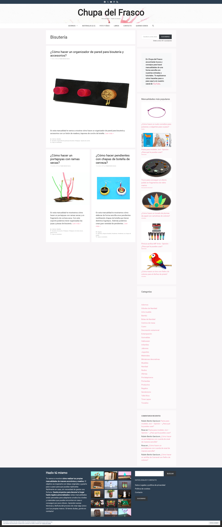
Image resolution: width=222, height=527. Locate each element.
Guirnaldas (145, 337)
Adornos (71, 26)
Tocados (144, 403)
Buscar (170, 474)
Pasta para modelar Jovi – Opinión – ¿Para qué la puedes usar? (155, 423)
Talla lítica (145, 396)
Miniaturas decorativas (150, 359)
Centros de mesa (148, 323)
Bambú (144, 316)
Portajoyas (77, 140)
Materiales (144, 154)
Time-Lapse (146, 399)
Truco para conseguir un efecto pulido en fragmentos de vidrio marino (154, 182)
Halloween (145, 341)
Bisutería (54, 140)
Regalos (100, 232)
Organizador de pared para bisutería (65, 140)
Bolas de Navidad (148, 319)
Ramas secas (53, 232)
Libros (116, 26)
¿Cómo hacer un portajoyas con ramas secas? (65, 159)
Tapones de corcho (85, 140)
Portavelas (145, 381)
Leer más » (109, 133)
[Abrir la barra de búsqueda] (153, 25)
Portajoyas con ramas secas (76, 231)
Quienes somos (142, 26)
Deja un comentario (57, 142)
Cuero (143, 327)
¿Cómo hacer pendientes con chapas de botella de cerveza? (113, 159)
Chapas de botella (107, 233)
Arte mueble (146, 312)
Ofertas (144, 374)
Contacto (127, 26)
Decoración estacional (146, 187)
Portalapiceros (147, 377)
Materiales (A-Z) (88, 26)
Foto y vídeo (105, 26)
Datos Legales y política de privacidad (150, 485)
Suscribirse (165, 37)
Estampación (146, 334)
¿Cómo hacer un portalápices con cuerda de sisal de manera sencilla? (156, 439)
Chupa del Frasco (111, 12)
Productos (145, 385)
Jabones (144, 348)
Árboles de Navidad (149, 308)
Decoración (60, 231)
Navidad (144, 367)
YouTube (156, 84)
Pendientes (114, 233)
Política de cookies (142, 489)
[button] (97, 475)
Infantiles (143, 218)
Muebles (59, 139)
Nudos (143, 129)
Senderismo (146, 392)
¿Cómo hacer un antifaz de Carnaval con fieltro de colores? (156, 457)
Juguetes (145, 352)
